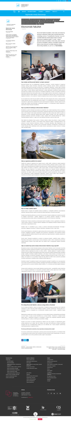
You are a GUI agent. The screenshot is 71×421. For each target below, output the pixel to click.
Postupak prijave (50, 359)
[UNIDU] (35, 5)
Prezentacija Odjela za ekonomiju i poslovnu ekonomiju (47, 21)
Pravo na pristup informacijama (32, 375)
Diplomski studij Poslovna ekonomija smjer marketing (53, 19)
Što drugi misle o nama (51, 376)
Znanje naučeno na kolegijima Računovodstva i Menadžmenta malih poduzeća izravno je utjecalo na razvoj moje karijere (12, 36)
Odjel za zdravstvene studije (12, 371)
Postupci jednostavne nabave (32, 368)
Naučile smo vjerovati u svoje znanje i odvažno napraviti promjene (11, 55)
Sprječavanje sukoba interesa (32, 361)
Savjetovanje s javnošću (31, 377)
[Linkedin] (60, 1)
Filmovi (48, 369)
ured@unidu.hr (30, 397)
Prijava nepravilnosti (30, 382)
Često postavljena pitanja (51, 377)
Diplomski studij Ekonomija (35, 15)
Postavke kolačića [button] (33, 419)
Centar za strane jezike (10, 377)
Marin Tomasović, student (10, 43)
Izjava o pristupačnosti (31, 380)
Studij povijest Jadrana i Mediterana (13, 372)
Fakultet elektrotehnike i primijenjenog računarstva (14, 365)
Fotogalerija (49, 372)
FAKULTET (54, 11)
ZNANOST (47, 11)
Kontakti (48, 380)
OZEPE (19, 11)
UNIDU (14, 11)
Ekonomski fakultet (56, 20)
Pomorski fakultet (10, 361)
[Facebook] (56, 1)
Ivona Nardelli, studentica (10, 40)
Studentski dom (50, 367)
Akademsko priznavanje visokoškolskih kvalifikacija (54, 374)
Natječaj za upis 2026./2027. (52, 361)
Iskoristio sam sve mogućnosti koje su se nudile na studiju (11, 47)
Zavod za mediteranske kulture (11, 376)
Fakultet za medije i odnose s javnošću (14, 366)
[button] (63, 11)
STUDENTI (53, 9)
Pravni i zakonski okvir (30, 359)
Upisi (48, 358)
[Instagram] (58, 1)
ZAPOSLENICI (58, 9)
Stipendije (49, 379)
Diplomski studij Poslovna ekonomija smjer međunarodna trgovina (30, 20)
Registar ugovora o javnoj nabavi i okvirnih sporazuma (34, 365)
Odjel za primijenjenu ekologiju (12, 368)
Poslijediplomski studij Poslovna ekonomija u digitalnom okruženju (30, 21)
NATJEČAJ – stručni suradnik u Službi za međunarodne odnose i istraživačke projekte (31, 347)
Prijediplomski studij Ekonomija (59, 21)
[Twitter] (62, 1)
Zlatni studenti (49, 370)
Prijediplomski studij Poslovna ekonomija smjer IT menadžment (30, 22)
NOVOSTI (24, 11)
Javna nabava (30, 358)
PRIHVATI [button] (40, 419)
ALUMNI (63, 9)
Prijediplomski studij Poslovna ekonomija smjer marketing (46, 22)
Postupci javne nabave (31, 366)
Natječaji (28, 374)
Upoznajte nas (49, 362)
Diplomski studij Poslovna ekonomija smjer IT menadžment (37, 19)
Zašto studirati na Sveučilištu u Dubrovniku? (55, 364)
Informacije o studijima (51, 365)
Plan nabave (29, 362)
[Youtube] (64, 1)
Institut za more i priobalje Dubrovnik (12, 374)
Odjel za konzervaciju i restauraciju (13, 369)
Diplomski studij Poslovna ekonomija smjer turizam (46, 20)
